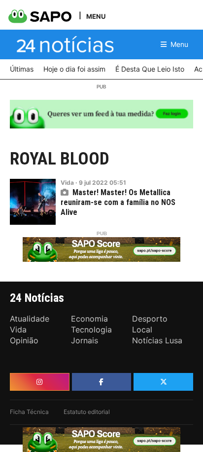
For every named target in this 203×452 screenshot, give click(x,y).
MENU (95, 16)
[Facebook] (102, 382)
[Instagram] (39, 382)
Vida (67, 182)
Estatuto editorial (87, 411)
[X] (163, 382)
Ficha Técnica (29, 411)
